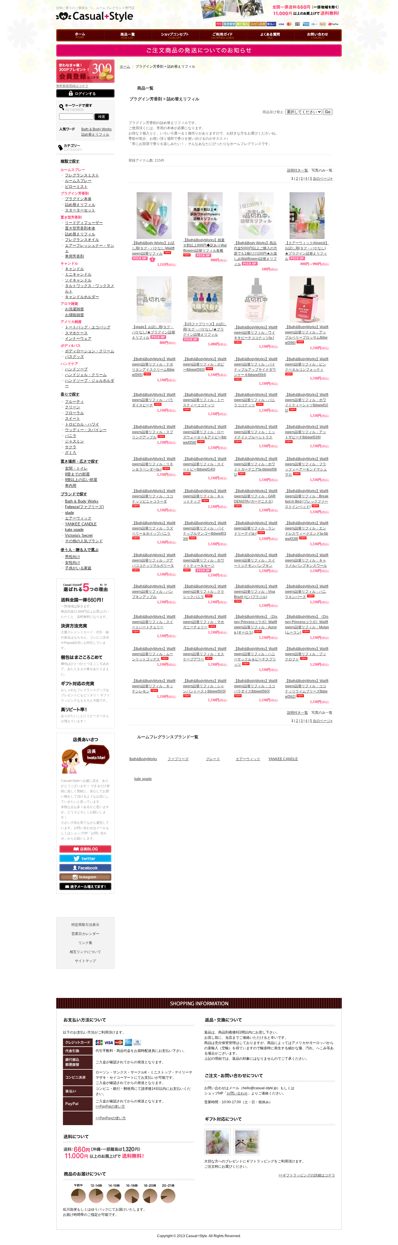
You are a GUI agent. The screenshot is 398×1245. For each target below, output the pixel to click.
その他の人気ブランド (84, 541)
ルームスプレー (78, 181)
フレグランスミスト (82, 175)
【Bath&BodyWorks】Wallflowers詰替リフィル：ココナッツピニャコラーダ (153, 496)
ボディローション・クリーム (89, 351)
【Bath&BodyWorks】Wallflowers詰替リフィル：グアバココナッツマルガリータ (153, 648)
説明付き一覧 (297, 170)
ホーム (61, 44)
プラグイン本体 (78, 199)
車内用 (70, 485)
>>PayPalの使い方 (110, 1178)
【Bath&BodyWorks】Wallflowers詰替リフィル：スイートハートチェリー (153, 710)
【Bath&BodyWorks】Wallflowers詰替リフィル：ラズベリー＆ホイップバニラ (153, 569)
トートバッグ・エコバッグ (87, 327)
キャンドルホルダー (82, 297)
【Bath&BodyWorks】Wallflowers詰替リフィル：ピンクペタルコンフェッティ (306, 364)
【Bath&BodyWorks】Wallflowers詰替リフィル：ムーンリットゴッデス (153, 742)
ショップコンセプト (167, 44)
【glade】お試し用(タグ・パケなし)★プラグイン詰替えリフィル (153, 332)
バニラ (70, 435)
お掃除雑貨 (74, 315)
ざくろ (70, 452)
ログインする (85, 94)
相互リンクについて (85, 1024)
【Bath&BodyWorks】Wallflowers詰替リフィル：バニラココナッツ (255, 400)
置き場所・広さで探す (79, 461)
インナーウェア (78, 338)
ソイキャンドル (78, 280)
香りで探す (70, 394)
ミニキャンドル (78, 274)
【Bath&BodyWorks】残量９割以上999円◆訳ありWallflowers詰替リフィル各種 (205, 245)
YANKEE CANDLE (81, 524)
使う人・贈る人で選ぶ (79, 550)
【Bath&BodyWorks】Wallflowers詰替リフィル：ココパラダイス (255, 774)
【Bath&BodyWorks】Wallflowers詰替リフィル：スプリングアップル (153, 432)
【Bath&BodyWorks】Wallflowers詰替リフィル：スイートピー (204, 464)
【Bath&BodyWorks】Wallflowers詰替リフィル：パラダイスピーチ (153, 400)
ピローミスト (76, 186)
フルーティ (74, 401)
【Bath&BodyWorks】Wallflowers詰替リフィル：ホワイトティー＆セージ (204, 648)
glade (69, 512)
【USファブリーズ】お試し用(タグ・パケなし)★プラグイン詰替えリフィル (204, 329)
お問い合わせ (304, 44)
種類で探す (70, 161)
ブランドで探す (74, 494)
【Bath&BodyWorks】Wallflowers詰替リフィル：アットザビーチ (306, 432)
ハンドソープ (76, 369)
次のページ (322, 178)
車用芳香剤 (74, 256)
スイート (72, 418)
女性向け (72, 562)
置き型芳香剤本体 (80, 228)
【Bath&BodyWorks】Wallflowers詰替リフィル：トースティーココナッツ (204, 400)
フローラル (74, 413)
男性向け (72, 557)
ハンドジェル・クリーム (86, 375)
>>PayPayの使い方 (111, 1190)
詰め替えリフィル (95, 134)
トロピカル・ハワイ (82, 424)
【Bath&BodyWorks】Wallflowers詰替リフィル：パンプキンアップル (153, 680)
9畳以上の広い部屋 (81, 480)
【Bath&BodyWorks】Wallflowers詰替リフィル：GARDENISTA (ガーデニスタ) (255, 496)
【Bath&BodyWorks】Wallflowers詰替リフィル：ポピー (204, 364)
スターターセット (80, 210)
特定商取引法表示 (85, 997)
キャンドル (74, 269)
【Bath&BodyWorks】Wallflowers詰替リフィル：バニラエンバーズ (306, 680)
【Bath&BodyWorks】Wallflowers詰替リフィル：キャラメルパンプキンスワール (306, 648)
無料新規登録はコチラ (72, 86)
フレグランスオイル (82, 239)
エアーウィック (78, 518)
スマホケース (76, 333)
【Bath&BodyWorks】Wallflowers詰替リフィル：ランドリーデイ (255, 569)
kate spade (74, 529)
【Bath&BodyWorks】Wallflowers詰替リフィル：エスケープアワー (204, 742)
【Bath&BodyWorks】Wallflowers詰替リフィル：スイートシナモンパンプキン (255, 648)
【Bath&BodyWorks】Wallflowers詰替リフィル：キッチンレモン (153, 774)
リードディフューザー (84, 223)
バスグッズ (74, 356)
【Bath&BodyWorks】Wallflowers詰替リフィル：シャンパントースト (204, 774)
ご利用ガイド (209, 44)
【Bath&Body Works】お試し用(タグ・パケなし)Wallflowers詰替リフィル (153, 248)
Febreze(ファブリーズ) (84, 507)
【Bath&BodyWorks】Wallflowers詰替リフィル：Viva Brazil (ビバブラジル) (255, 680)
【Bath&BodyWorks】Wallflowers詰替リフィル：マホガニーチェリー (204, 710)
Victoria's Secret (79, 535)
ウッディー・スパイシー (86, 430)
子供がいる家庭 (78, 568)
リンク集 (85, 1015)
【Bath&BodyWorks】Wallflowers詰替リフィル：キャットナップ (204, 543)
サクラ (70, 447)
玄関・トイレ (76, 468)
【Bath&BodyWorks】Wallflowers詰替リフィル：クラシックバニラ (204, 680)
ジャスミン (74, 441)
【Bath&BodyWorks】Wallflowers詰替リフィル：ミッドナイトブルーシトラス (255, 432)
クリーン (72, 407)
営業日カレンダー (85, 1006)
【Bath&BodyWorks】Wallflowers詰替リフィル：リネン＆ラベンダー (153, 464)
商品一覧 (111, 44)
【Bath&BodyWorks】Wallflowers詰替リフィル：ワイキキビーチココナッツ (255, 332)
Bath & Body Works (96, 129)
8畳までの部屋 (77, 474)
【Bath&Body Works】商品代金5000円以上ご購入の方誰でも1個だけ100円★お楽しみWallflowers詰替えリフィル (255, 253)
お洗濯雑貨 (74, 309)
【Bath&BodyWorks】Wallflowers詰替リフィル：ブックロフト (306, 742)
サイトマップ (85, 1033)
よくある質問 (256, 44)
